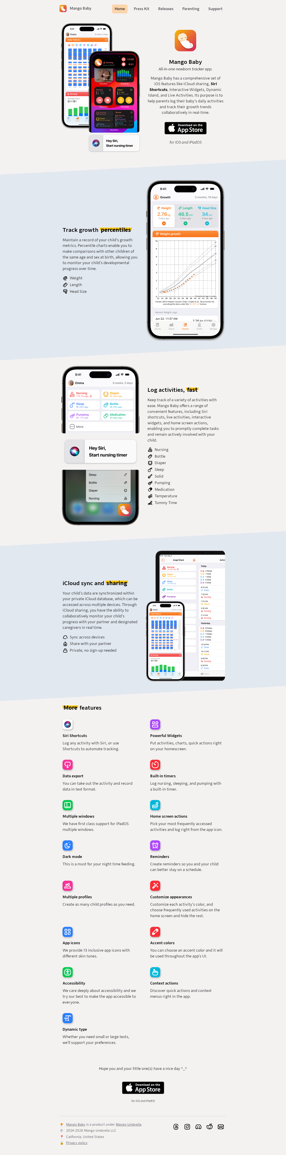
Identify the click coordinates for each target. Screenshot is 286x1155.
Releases (165, 9)
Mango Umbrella (128, 1124)
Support (215, 9)
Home (120, 9)
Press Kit (141, 9)
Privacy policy (77, 1143)
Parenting (190, 9)
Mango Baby (75, 1124)
